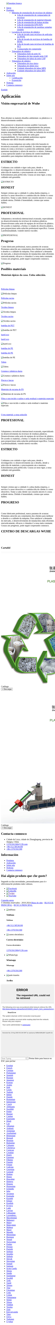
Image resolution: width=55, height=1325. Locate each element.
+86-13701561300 (14, 849)
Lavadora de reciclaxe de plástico (26, 32)
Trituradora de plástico (21, 51)
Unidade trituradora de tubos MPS (31, 68)
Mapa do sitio (37, 903)
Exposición (16, 80)
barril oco (5, 339)
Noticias (9, 83)
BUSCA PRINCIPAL (23, 905)
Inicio (8, 8)
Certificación (17, 78)
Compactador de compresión (29, 49)
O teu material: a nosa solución (14, 414)
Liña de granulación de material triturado (34, 20)
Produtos (10, 10)
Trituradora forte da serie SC (29, 54)
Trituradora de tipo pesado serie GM (32, 56)
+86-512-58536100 (14, 846)
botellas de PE (7, 353)
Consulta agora (7, 900)
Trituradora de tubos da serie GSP (31, 58)
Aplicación (11, 73)
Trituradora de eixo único (27, 63)
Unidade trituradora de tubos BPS (31, 70)
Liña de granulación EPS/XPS (30, 25)
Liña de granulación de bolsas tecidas (32, 22)
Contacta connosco (14, 85)
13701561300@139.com (17, 844)
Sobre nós (10, 75)
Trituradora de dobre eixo (27, 66)
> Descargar (7, 689)
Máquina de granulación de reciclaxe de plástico (32, 13)
